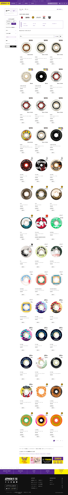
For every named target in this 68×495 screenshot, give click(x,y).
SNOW (26, 3)
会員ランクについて (34, 482)
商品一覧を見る (59, 9)
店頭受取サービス (34, 480)
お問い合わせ (40, 486)
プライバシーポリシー (9, 492)
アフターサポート (34, 486)
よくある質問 (40, 484)
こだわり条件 (8, 33)
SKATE (32, 3)
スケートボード (22, 453)
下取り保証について (34, 488)
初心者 (49, 453)
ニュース (51, 482)
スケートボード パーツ (12, 468)
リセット (7, 46)
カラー (7, 30)
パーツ (28, 453)
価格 (6, 40)
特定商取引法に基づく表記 (18, 492)
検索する (13, 46)
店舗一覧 (51, 480)
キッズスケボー (43, 453)
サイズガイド (40, 482)
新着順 (57, 36)
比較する (23, 63)
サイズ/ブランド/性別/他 (10, 27)
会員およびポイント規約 (27, 492)
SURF (20, 3)
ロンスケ (37, 453)
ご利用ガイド (40, 480)
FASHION (13, 3)
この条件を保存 (13, 10)
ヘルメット (32, 453)
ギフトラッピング (34, 484)
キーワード (8, 43)
